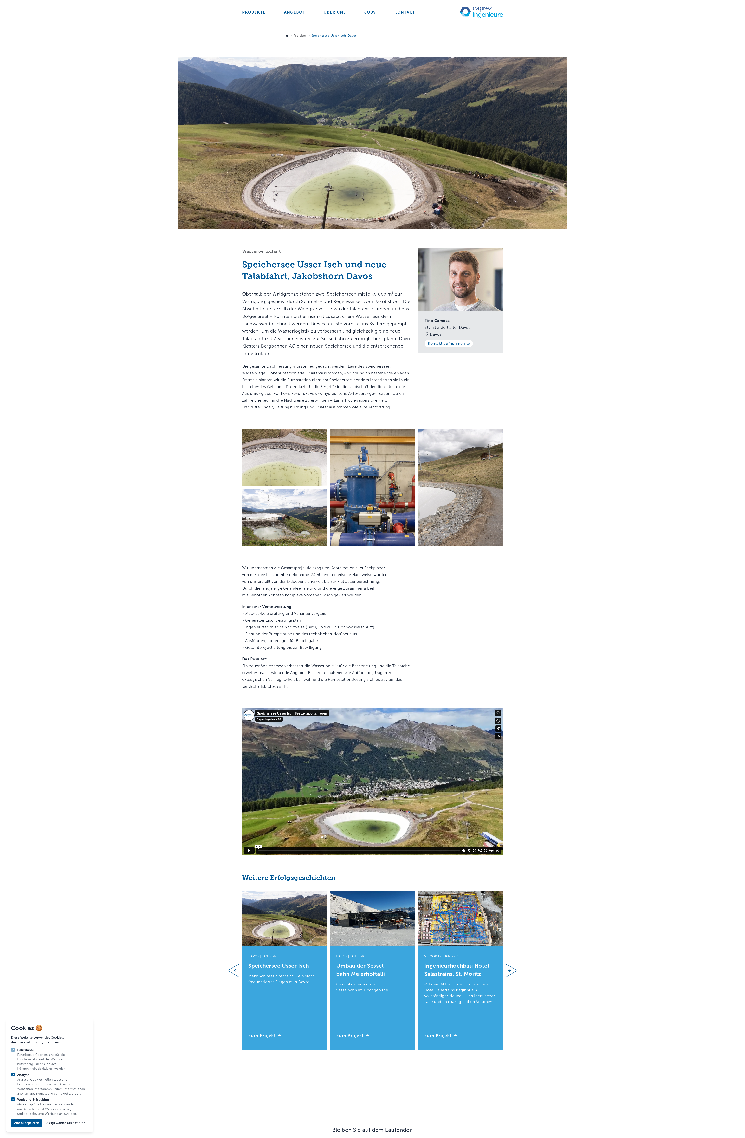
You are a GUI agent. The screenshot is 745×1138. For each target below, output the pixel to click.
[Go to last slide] (235, 970)
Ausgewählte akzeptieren (66, 1123)
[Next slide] (510, 970)
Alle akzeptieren (26, 1123)
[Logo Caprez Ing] (479, 13)
